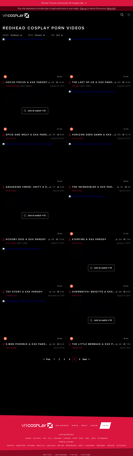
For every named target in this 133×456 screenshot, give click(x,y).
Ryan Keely (77, 190)
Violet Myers (100, 445)
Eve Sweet (31, 445)
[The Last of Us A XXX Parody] (99, 58)
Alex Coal (60, 445)
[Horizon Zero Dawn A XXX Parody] (99, 111)
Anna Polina (11, 190)
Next (85, 359)
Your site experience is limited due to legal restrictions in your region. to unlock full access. (62, 8)
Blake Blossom (71, 445)
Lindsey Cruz (11, 295)
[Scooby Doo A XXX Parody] (33, 215)
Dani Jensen (11, 243)
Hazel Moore (89, 445)
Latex (87, 438)
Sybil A (81, 445)
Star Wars (37, 438)
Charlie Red (77, 348)
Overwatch (58, 438)
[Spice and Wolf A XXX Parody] (33, 111)
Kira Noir (76, 86)
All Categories (102, 438)
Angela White (20, 445)
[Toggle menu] (129, 15)
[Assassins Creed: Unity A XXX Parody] (33, 163)
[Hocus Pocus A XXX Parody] (33, 58)
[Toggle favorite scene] (3, 82)
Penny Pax (77, 295)
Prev (48, 359)
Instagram (61, 455)
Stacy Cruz (40, 445)
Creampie (67, 438)
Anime (74, 438)
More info (111, 8)
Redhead (15, 35)
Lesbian (28, 438)
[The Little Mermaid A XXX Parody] (99, 320)
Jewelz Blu (111, 445)
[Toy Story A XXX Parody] (33, 268)
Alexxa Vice (77, 243)
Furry (50, 438)
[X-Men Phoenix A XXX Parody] (33, 320)
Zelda (81, 438)
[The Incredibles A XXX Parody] (99, 163)
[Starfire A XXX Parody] (99, 215)
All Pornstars (121, 445)
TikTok (74, 455)
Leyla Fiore (11, 138)
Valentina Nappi (13, 86)
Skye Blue (10, 445)
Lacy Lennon (78, 138)
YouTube (85, 455)
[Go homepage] (16, 15)
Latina (93, 438)
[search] (122, 15)
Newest (38, 35)
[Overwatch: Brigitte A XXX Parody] (99, 268)
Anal (44, 438)
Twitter (47, 455)
